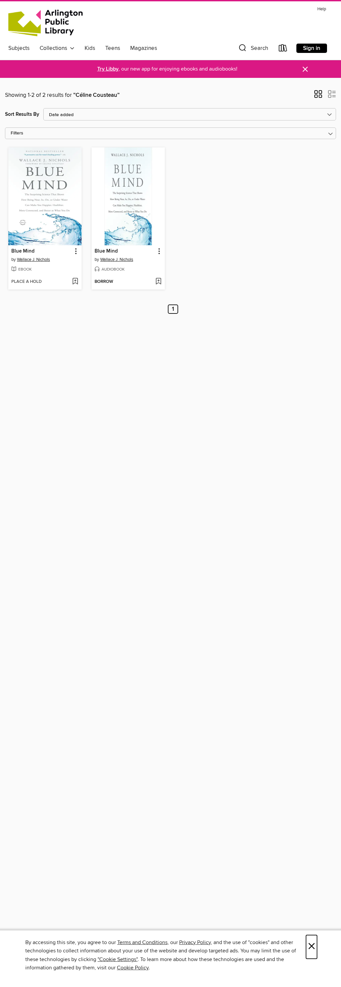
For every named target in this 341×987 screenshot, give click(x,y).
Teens (112, 48)
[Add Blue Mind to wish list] (75, 282)
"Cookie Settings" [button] (118, 959)
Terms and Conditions (142, 942)
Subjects (19, 48)
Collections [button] (55, 48)
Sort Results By (22, 114)
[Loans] (283, 49)
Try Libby (108, 69)
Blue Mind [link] (23, 251)
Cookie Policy (133, 967)
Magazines (143, 48)
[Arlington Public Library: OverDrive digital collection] (45, 23)
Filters (17, 133)
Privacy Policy (195, 942)
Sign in (311, 48)
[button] (252, 49)
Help (321, 9)
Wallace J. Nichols (33, 259)
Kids (90, 48)
